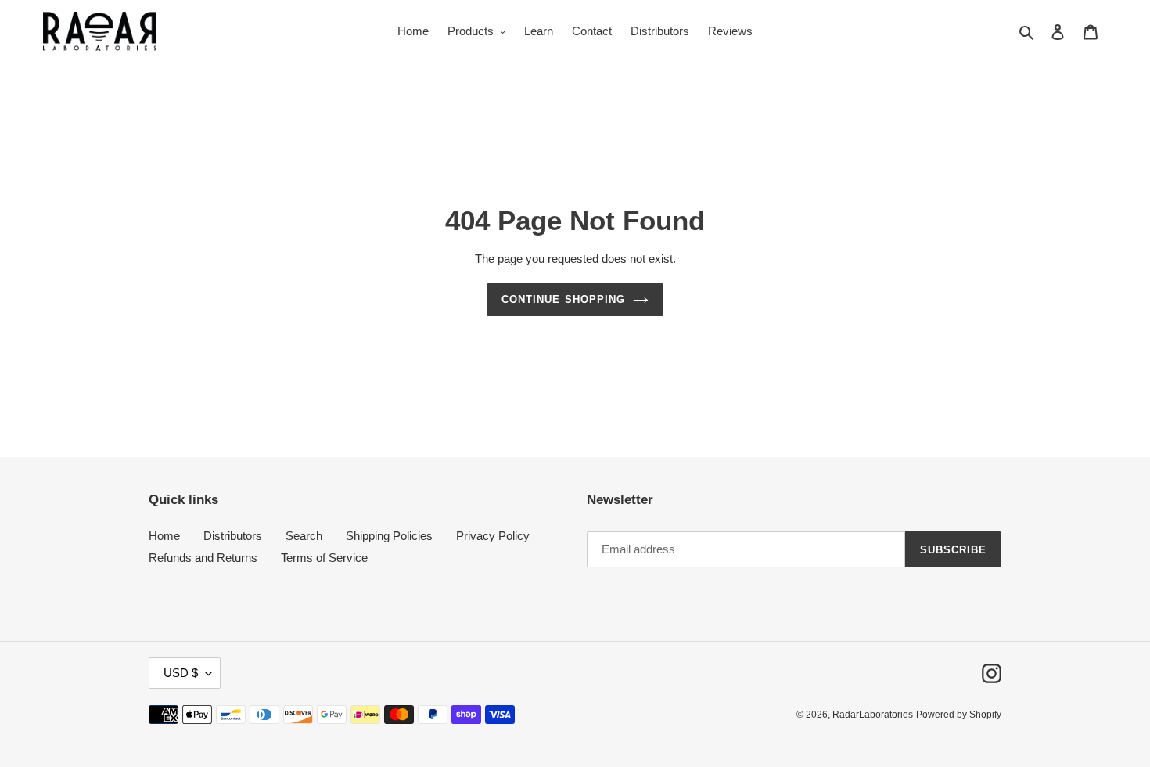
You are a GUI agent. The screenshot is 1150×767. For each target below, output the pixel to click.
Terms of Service (324, 557)
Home (164, 535)
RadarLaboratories (872, 714)
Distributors (232, 535)
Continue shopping (563, 299)
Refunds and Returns (203, 557)
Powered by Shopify (958, 714)
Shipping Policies (389, 535)
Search (304, 535)
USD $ (181, 672)
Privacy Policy (493, 535)
